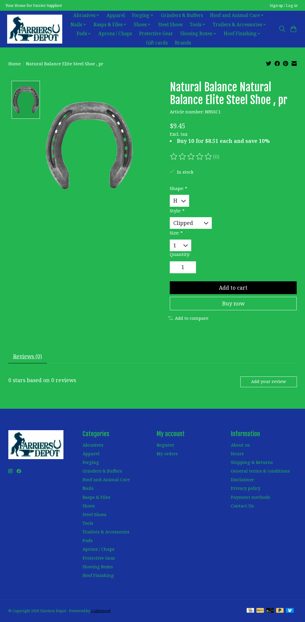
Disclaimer (242, 479)
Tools (88, 523)
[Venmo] (290, 611)
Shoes (89, 506)
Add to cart (233, 287)
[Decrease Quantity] (176, 267)
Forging (91, 462)
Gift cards (157, 43)
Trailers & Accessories (106, 532)
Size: (176, 233)
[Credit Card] (250, 611)
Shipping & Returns (252, 462)
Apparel (116, 15)
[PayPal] (260, 611)
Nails (88, 488)
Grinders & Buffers (182, 15)
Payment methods (250, 497)
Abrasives (93, 445)
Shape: (178, 188)
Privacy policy (245, 488)
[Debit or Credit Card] (270, 611)
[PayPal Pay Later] (280, 611)
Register (165, 445)
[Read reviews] (191, 156)
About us (240, 445)
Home (14, 64)
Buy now (233, 303)
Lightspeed (101, 610)
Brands (183, 43)
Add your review (268, 381)
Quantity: (180, 254)
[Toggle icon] (282, 29)
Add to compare (191, 318)
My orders (167, 453)
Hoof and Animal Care (106, 479)
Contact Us (242, 506)
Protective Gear (156, 33)
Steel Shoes (170, 24)
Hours (237, 453)
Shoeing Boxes (98, 566)
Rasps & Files (96, 497)
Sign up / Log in (284, 5)
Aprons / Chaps (115, 33)
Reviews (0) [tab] (27, 356)
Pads (88, 540)
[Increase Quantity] (189, 267)
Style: (177, 211)
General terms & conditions (260, 471)
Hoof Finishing (98, 575)
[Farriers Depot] (34, 29)
